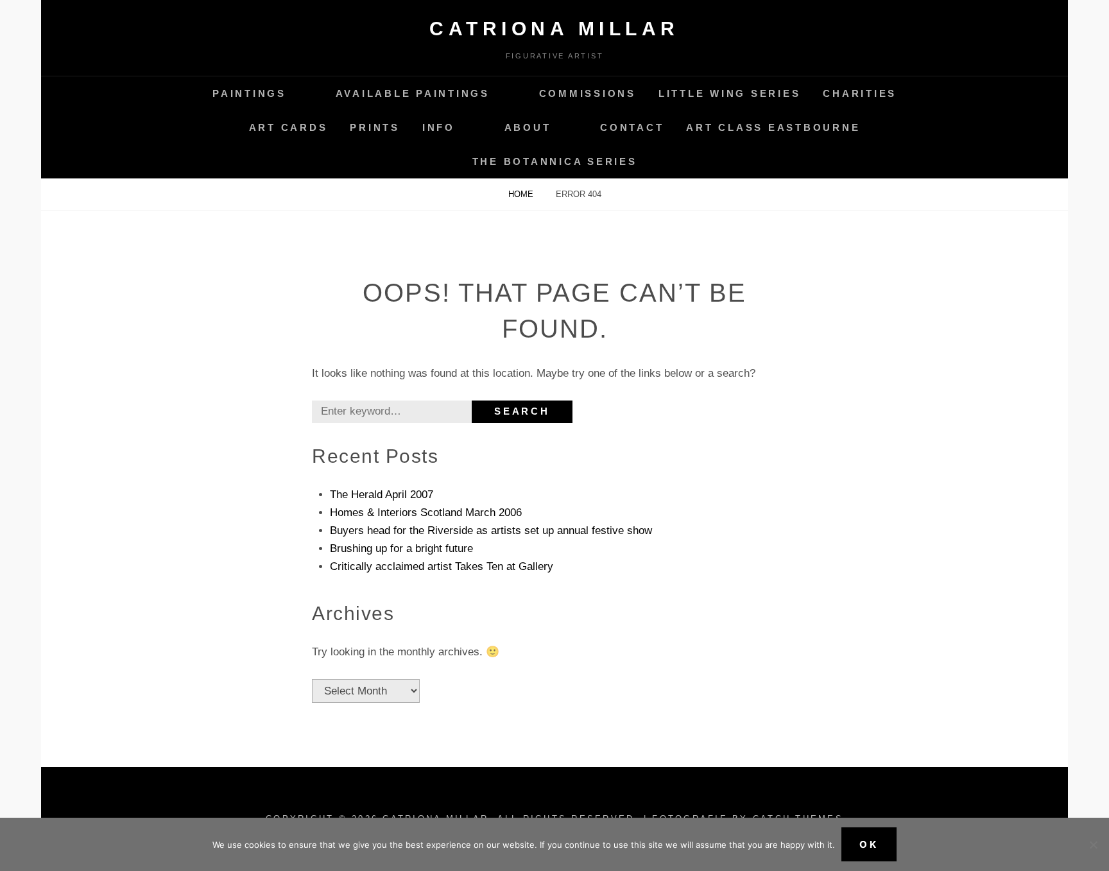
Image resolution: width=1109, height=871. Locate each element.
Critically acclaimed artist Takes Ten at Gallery (441, 566)
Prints (375, 127)
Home (522, 194)
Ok (869, 844)
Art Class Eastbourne (773, 127)
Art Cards (288, 127)
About (527, 127)
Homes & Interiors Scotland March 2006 (426, 512)
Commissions (587, 93)
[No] (1093, 844)
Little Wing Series (729, 93)
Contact (632, 127)
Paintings (249, 93)
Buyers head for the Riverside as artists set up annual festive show (491, 530)
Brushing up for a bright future (401, 548)
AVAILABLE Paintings (413, 93)
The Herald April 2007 (381, 494)
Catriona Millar (554, 28)
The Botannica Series (554, 161)
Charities (860, 93)
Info (438, 127)
